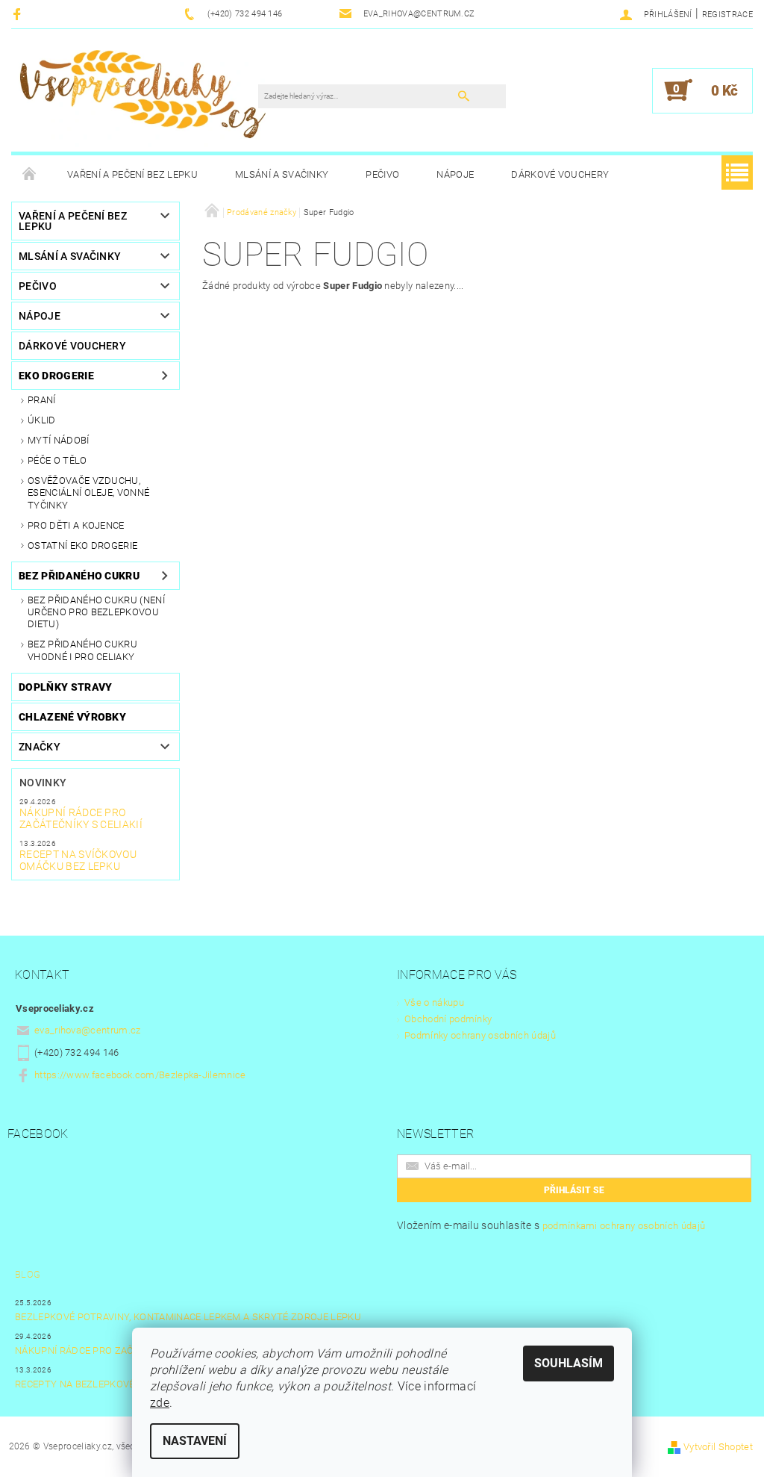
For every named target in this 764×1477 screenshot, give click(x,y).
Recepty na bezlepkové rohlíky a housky (121, 1384)
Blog (27, 1274)
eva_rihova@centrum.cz (87, 1030)
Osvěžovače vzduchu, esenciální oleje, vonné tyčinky (88, 493)
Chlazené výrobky (72, 717)
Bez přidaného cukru (79, 576)
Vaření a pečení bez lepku (132, 174)
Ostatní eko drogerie (82, 545)
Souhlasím (568, 1363)
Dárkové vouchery (560, 174)
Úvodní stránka (29, 174)
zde (159, 1403)
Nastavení (195, 1441)
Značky (39, 747)
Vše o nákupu (434, 1002)
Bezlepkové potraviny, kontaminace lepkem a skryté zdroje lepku (188, 1316)
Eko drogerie (56, 376)
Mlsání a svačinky (281, 174)
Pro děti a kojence (76, 525)
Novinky (42, 783)
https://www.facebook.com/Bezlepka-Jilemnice (140, 1074)
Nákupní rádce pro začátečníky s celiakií (81, 818)
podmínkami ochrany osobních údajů (624, 1225)
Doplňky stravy (65, 687)
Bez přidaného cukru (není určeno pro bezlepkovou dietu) (96, 612)
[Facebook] (19, 13)
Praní (42, 399)
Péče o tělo (57, 460)
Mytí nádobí (59, 440)
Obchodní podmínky (448, 1018)
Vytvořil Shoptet (718, 1446)
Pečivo (382, 174)
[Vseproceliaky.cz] (142, 98)
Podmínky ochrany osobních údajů (480, 1035)
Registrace (727, 14)
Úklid (42, 420)
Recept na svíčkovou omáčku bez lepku (78, 860)
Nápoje (455, 174)
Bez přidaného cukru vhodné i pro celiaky (82, 650)
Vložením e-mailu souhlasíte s (551, 1225)
